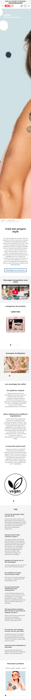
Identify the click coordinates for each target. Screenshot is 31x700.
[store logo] (9, 6)
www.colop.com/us (16, 3)
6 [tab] (20, 345)
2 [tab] (12, 345)
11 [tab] (25, 695)
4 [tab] (16, 345)
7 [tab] (21, 375)
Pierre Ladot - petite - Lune (15, 668)
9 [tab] (21, 695)
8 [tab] (19, 695)
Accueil (3, 220)
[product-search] (25, 5)
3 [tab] (14, 345)
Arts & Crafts (11, 220)
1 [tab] (10, 345)
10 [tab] (23, 695)
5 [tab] (18, 345)
